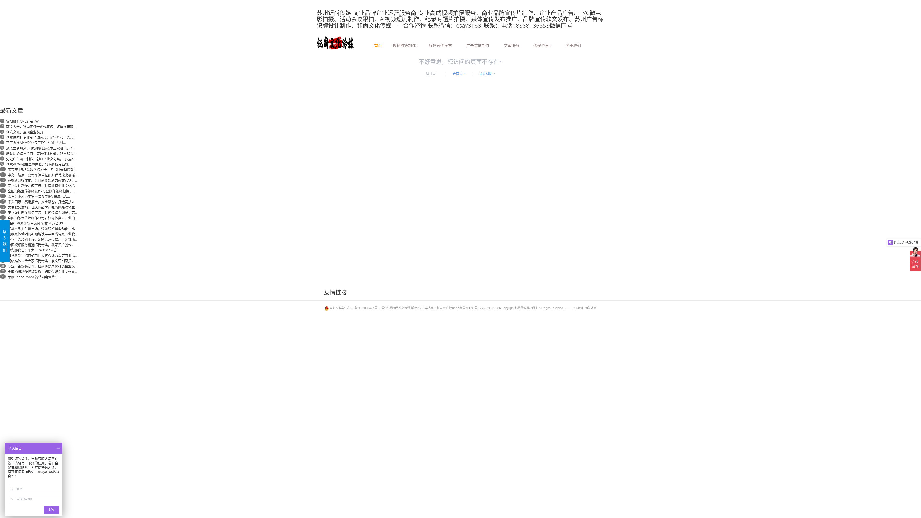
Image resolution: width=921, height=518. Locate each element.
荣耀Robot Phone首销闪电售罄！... (34, 277)
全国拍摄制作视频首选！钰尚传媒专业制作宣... (43, 271)
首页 (378, 45)
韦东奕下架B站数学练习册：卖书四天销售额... (42, 169)
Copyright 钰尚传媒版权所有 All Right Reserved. (533, 308)
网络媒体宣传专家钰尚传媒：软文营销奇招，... (43, 261)
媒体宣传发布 (440, 45)
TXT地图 (577, 308)
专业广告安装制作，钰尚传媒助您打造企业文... (43, 266)
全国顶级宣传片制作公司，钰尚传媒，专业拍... (43, 218)
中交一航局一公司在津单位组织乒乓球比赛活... (43, 175)
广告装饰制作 (477, 45)
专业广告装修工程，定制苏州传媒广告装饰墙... (43, 239)
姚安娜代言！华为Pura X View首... (33, 250)
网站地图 (590, 308)
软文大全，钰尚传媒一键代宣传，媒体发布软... (41, 126)
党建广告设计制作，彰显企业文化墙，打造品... (41, 159)
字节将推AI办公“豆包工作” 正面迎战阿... (36, 142)
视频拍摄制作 (404, 45)
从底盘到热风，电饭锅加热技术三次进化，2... (40, 148)
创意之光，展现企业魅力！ (26, 132)
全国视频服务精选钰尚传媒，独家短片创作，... (43, 244)
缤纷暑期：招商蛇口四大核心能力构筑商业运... (43, 255)
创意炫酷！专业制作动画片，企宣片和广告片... (41, 137)
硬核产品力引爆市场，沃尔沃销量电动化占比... (43, 228)
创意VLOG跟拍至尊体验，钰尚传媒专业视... (38, 164)
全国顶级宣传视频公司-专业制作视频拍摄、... (42, 191)
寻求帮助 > (487, 73)
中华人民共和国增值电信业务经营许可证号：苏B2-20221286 (461, 308)
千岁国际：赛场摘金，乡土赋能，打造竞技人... (43, 202)
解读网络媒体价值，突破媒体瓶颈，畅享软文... (41, 153)
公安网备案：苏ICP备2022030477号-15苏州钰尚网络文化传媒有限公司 (375, 308)
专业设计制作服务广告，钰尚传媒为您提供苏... (43, 212)
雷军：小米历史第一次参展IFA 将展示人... (39, 196)
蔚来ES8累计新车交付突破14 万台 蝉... (37, 223)
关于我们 (573, 45)
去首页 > (459, 73)
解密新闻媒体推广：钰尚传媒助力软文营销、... (43, 180)
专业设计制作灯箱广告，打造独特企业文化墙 (41, 185)
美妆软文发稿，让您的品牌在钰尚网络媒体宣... (43, 207)
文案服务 (511, 45)
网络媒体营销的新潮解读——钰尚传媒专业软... (43, 234)
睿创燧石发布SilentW (22, 121)
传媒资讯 (541, 45)
